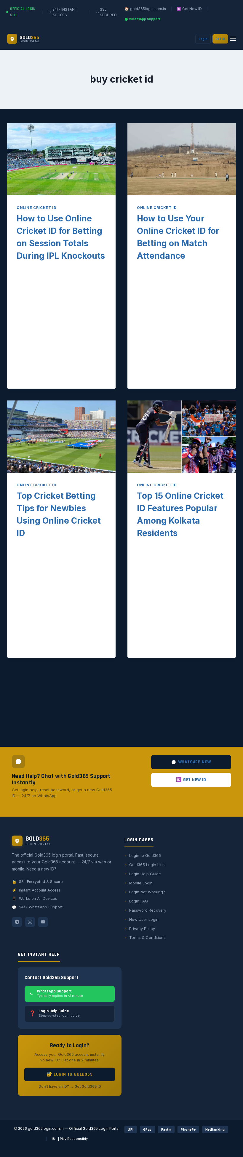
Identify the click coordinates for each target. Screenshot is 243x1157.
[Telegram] (17, 922)
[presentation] (61, 159)
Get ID (220, 39)
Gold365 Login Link (147, 864)
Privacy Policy (142, 928)
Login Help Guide (145, 873)
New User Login (144, 919)
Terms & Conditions (147, 937)
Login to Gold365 (145, 855)
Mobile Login (141, 883)
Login (203, 39)
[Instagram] (30, 922)
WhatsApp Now (194, 762)
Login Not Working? (147, 891)
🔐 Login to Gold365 (69, 1074)
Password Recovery (147, 910)
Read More (32, 359)
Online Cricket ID (36, 207)
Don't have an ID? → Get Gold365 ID (70, 1086)
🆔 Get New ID (191, 780)
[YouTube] (43, 922)
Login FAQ (138, 901)
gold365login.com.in (46, 1128)
